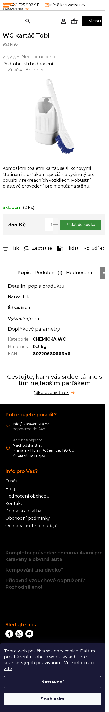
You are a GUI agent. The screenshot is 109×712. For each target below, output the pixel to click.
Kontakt (13, 503)
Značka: (26, 69)
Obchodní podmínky (27, 518)
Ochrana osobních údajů (31, 525)
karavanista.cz (19, 634)
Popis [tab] (24, 273)
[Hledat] (27, 21)
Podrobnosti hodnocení (28, 63)
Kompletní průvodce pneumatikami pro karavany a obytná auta (54, 556)
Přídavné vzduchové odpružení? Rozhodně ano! (45, 584)
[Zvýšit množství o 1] (55, 223)
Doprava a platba (23, 510)
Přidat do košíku (80, 224)
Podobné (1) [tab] (48, 273)
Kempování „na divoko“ (34, 570)
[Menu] (92, 21)
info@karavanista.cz (31, 424)
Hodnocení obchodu (27, 496)
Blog (10, 488)
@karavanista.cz (51, 392)
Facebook (9, 634)
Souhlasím (53, 698)
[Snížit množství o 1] (55, 229)
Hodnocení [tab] (79, 273)
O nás (11, 480)
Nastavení (52, 681)
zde (8, 668)
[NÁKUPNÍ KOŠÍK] (74, 21)
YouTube (29, 634)
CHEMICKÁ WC (49, 339)
